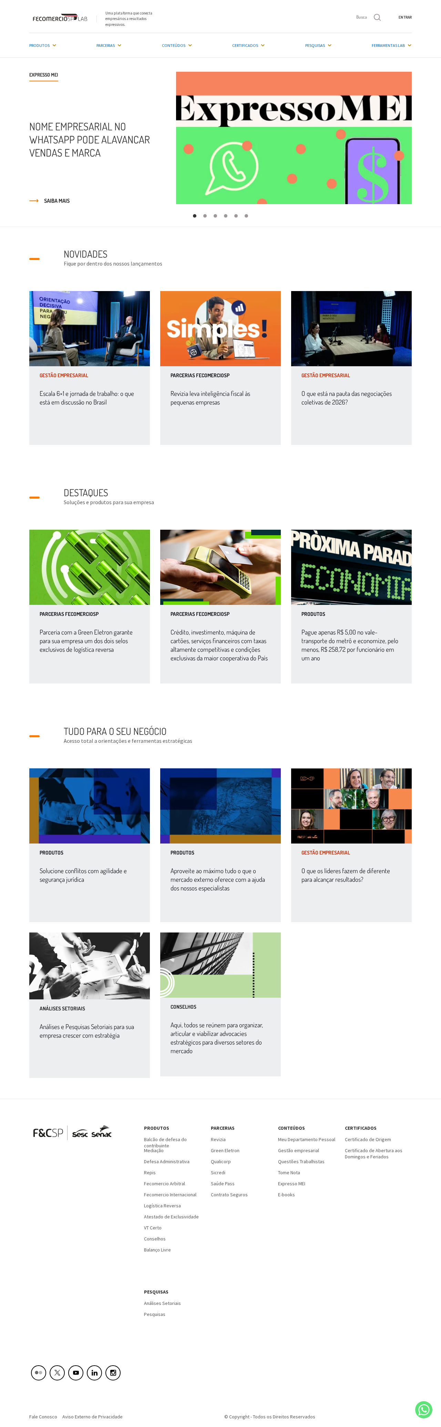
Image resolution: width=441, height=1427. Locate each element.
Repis (150, 1172)
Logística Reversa (162, 1206)
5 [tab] (236, 216)
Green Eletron (225, 1150)
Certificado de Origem (368, 1139)
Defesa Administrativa (166, 1161)
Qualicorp (221, 1161)
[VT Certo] (351, 567)
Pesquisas (315, 45)
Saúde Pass (223, 1183)
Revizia (218, 1139)
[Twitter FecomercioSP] (57, 1372)
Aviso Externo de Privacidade (92, 1417)
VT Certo (153, 1228)
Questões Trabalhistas (301, 1161)
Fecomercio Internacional (170, 1194)
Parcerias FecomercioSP (200, 375)
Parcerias (105, 45)
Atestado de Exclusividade (171, 1217)
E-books (286, 1194)
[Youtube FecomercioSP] (75, 1372)
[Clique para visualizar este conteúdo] (89, 965)
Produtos (39, 45)
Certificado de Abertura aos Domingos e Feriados (373, 1152)
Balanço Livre (157, 1250)
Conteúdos (173, 45)
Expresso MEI (291, 1183)
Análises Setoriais (162, 1303)
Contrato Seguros (229, 1194)
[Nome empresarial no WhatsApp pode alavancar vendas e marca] (294, 138)
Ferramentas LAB (388, 45)
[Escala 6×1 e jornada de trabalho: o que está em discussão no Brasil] (89, 328)
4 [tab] (226, 216)
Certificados (245, 45)
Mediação (154, 1150)
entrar (405, 17)
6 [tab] (246, 216)
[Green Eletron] (89, 567)
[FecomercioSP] (75, 1142)
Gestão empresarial (64, 375)
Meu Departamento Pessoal (306, 1139)
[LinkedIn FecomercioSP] (94, 1372)
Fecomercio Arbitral (164, 1183)
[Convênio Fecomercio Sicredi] (220, 567)
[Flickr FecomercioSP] (38, 1372)
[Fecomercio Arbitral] (89, 806)
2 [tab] (205, 216)
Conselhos (155, 1239)
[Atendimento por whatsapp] (423, 1409)
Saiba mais (57, 200)
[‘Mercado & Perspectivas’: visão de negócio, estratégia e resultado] (351, 806)
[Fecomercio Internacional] (220, 806)
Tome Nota (289, 1172)
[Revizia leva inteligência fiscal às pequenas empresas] (220, 328)
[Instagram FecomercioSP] (113, 1372)
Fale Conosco (43, 1417)
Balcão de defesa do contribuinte (165, 1141)
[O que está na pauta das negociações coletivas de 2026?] (351, 328)
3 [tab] (215, 216)
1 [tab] (195, 216)
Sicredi (218, 1172)
